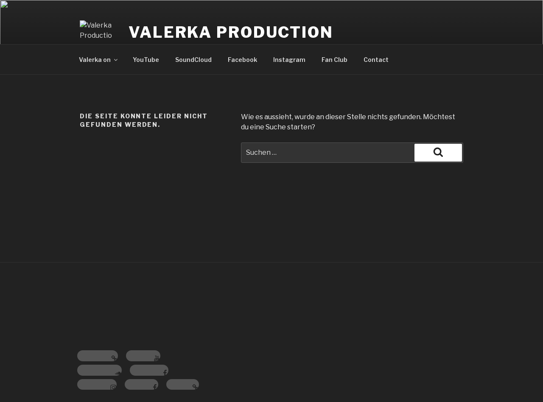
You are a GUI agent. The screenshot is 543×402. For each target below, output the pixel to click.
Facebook (242, 59)
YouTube (146, 59)
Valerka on (95, 59)
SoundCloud (193, 59)
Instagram (289, 59)
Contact (376, 59)
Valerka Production (231, 32)
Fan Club (334, 59)
